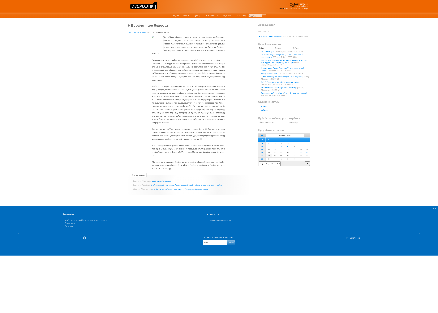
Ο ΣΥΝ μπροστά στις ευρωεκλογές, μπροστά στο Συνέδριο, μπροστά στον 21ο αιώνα (177, 185)
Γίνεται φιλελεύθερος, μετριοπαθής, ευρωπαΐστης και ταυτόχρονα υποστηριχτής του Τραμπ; (284, 62)
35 (262, 156)
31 (262, 143)
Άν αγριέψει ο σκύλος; (282, 73)
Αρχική (176, 16)
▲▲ (434, 208)
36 (262, 159)
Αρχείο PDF (227, 16)
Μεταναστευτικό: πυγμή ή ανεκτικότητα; (282, 89)
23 (307, 153)
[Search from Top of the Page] (264, 15)
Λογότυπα (69, 226)
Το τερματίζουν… (282, 52)
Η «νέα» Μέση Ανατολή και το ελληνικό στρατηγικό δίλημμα (282, 69)
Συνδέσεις (241, 16)
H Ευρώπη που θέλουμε (148, 25)
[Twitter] (85, 238)
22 (301, 153)
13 (288, 149)
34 (262, 153)
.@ (220, 220)
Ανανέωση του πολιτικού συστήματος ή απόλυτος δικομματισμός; (171, 189)
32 (262, 146)
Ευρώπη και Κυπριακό (152, 181)
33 (262, 150)
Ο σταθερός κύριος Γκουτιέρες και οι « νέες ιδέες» (285, 78)
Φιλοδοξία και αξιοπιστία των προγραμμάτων (280, 83)
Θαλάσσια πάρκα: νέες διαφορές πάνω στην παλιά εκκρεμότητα (282, 56)
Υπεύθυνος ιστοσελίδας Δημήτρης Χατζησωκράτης (86, 220)
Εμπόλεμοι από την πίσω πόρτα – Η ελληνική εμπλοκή (284, 94)
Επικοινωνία (212, 16)
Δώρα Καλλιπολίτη (137, 32)
